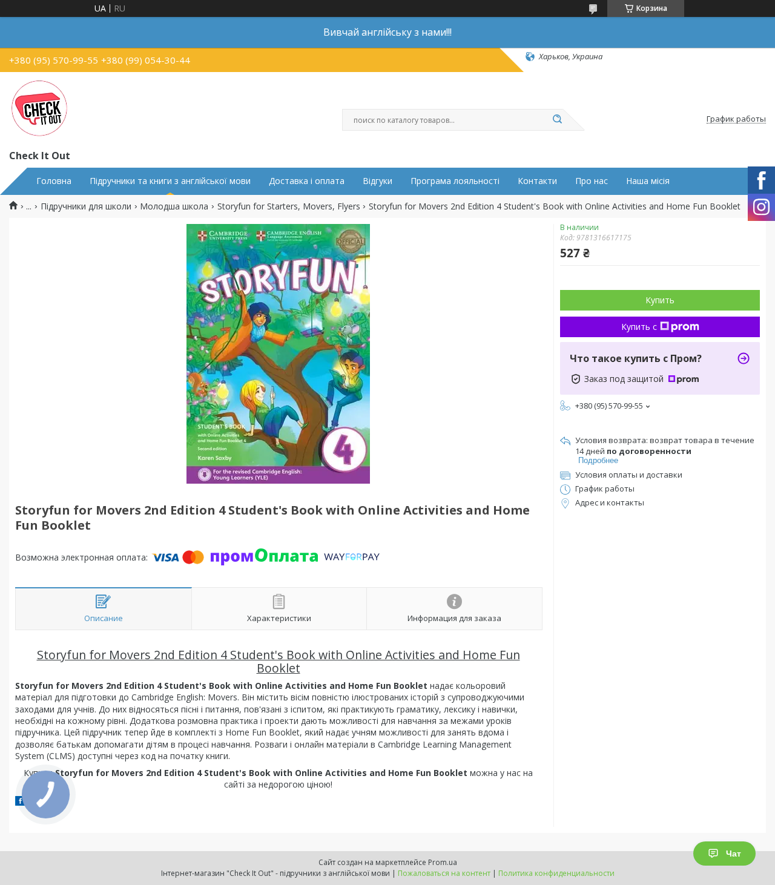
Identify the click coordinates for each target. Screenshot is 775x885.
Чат (733, 853)
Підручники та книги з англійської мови (170, 181)
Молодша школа (174, 206)
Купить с (639, 326)
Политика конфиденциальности (556, 873)
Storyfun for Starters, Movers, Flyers (288, 206)
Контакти (537, 181)
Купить (659, 300)
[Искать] (557, 120)
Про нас (591, 181)
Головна (53, 181)
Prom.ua (442, 862)
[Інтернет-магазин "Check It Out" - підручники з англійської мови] (39, 108)
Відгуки (377, 181)
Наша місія (648, 181)
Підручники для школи (86, 206)
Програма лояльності (455, 181)
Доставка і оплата (307, 181)
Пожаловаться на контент (444, 873)
